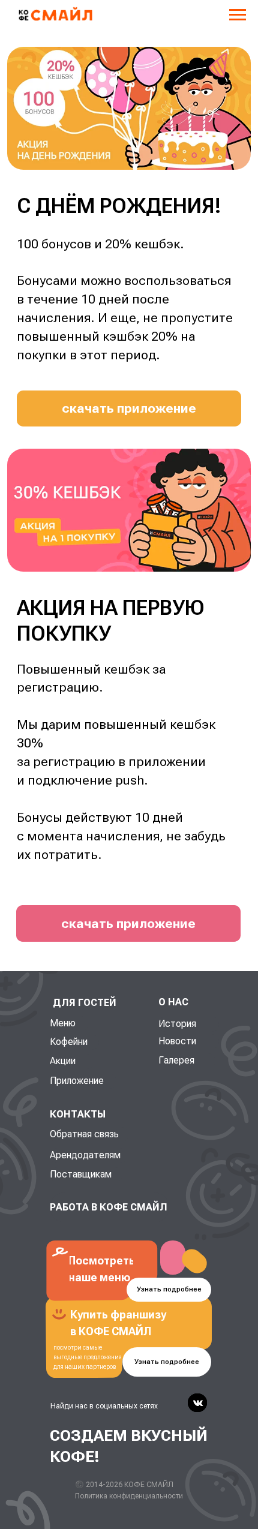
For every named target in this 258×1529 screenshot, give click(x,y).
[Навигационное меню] (237, 15)
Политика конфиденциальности (129, 1496)
